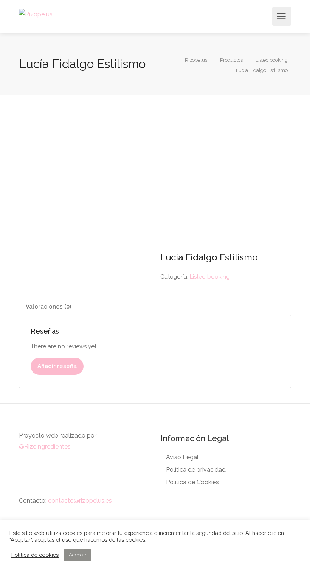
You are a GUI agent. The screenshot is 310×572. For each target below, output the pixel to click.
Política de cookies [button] (35, 555)
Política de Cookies (192, 482)
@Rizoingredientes (45, 446)
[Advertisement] (155, 171)
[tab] (155, 307)
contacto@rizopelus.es (80, 500)
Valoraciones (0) (48, 306)
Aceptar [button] (78, 555)
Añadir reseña (57, 366)
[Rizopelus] (36, 13)
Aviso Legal (182, 457)
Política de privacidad (196, 469)
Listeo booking (210, 276)
